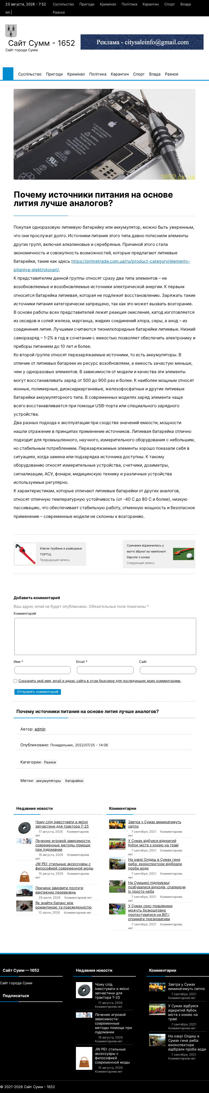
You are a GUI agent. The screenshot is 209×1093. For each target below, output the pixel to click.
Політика (129, 4)
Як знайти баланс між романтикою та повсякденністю (63, 905)
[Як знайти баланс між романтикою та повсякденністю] (24, 906)
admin (40, 729)
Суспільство (63, 4)
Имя (18, 662)
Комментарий (25, 613)
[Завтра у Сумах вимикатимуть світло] (117, 824)
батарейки (74, 781)
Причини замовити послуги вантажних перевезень (59, 890)
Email (81, 662)
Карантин (151, 4)
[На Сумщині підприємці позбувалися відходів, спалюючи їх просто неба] (117, 886)
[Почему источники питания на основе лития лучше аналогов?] (104, 134)
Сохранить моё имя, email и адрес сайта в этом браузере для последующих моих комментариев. (100, 681)
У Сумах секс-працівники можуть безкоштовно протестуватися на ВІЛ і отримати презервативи (150, 912)
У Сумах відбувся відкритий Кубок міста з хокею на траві (153, 842)
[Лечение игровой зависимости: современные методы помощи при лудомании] (24, 841)
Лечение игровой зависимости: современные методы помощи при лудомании (63, 845)
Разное (59, 12)
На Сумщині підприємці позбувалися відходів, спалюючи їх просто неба (157, 886)
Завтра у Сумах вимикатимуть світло (154, 824)
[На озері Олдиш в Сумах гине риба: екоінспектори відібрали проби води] (117, 863)
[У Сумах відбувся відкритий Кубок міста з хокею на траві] (117, 844)
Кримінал (108, 4)
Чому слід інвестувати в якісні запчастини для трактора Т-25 (62, 824)
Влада (185, 4)
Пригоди (86, 4)
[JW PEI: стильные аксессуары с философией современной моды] (24, 873)
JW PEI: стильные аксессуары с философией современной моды (64, 866)
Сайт (143, 662)
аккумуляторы (48, 781)
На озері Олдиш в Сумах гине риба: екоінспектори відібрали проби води (155, 863)
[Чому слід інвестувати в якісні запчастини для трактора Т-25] (24, 827)
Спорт (169, 4)
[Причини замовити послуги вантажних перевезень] (24, 891)
